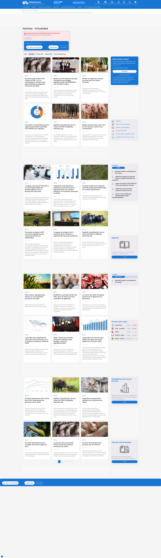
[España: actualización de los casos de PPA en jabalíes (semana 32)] (65, 385)
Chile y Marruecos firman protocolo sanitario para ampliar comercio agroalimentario (63, 340)
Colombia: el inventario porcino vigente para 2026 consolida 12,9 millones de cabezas (37, 127)
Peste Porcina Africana (123, 124)
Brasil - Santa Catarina (120, 338)
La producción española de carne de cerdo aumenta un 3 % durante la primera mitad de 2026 (36, 340)
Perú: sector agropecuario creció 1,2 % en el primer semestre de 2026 (35, 297)
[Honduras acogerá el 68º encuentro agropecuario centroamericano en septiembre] (37, 218)
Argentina (118, 325)
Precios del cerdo (121, 130)
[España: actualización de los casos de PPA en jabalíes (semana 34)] (65, 111)
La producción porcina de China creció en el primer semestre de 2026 (63, 444)
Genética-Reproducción (68, 7)
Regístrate (53, 47)
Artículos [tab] (118, 276)
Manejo (79, 7)
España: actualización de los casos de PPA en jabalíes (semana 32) (64, 400)
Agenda (118, 121)
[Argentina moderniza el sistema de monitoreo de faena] (94, 385)
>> (72, 461)
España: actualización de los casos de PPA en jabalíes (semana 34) (64, 127)
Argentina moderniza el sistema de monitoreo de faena (92, 400)
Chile (117, 332)
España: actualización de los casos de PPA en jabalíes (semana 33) (93, 234)
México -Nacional (120, 335)
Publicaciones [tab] (131, 276)
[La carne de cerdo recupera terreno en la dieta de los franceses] (94, 281)
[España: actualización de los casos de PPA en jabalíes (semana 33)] (94, 218)
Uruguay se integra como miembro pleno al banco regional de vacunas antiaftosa (65, 234)
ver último (28, 38)
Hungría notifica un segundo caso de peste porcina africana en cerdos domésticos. (94, 187)
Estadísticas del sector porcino (125, 137)
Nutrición (56, 7)
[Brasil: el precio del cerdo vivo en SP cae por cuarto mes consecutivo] (94, 111)
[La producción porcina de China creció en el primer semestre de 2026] (65, 429)
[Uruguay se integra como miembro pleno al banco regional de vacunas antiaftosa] (65, 218)
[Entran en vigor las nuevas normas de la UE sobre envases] (94, 65)
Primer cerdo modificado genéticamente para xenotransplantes (121, 195)
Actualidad (26, 7)
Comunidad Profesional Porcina (36, 4)
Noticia (26, 75)
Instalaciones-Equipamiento (92, 7)
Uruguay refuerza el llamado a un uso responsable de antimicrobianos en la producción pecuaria (37, 188)
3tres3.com (35, 2)
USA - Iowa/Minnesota (120, 328)
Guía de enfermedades (122, 127)
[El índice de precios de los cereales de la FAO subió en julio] (37, 429)
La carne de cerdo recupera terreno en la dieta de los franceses (93, 297)
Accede (63, 47)
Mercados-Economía (44, 7)
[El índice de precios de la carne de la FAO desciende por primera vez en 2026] (37, 385)
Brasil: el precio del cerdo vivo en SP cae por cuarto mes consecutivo (94, 127)
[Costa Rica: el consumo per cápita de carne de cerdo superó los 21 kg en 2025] (94, 324)
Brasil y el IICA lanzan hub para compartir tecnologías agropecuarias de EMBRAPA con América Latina (65, 81)
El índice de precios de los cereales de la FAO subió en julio (36, 444)
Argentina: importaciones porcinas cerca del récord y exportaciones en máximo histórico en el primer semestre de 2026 (65, 189)
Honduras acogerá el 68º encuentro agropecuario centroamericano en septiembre (34, 235)
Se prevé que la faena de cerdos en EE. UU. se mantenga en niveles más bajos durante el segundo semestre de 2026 (35, 82)
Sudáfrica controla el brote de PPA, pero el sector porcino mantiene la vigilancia (65, 297)
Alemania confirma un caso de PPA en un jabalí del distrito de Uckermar (123, 178)
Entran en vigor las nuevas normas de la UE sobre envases (92, 80)
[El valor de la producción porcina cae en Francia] (94, 429)
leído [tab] (118, 167)
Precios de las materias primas (125, 134)
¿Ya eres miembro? (124, 75)
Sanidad (34, 7)
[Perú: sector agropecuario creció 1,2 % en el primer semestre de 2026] (37, 281)
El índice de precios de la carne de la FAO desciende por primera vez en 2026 (37, 400)
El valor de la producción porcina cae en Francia (92, 444)
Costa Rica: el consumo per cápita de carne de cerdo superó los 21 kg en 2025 (93, 339)
